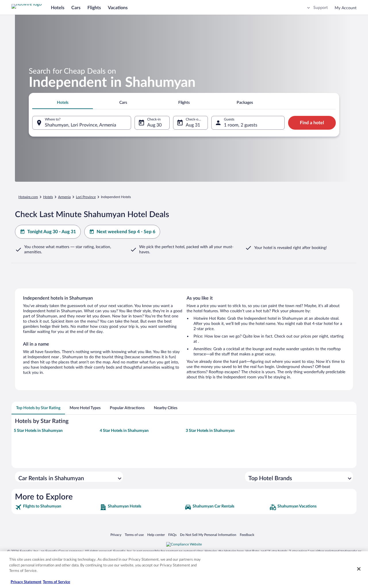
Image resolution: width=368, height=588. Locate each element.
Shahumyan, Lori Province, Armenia (80, 125)
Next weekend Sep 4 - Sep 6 (126, 231)
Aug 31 (193, 125)
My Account (345, 8)
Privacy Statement (26, 582)
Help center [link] (156, 535)
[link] (57, 507)
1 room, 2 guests (240, 125)
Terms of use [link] (134, 535)
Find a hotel (312, 122)
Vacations (118, 7)
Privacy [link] (115, 535)
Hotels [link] (48, 197)
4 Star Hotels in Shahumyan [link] (124, 431)
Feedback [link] (247, 535)
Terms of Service (56, 582)
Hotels (57, 7)
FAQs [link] (172, 535)
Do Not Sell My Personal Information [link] (208, 535)
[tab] (62, 102)
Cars (75, 7)
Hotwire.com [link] (28, 197)
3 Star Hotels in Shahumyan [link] (210, 431)
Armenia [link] (64, 197)
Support (320, 8)
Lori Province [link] (86, 197)
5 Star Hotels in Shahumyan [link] (38, 431)
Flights (94, 7)
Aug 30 (154, 125)
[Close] (358, 569)
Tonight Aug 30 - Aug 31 (51, 231)
